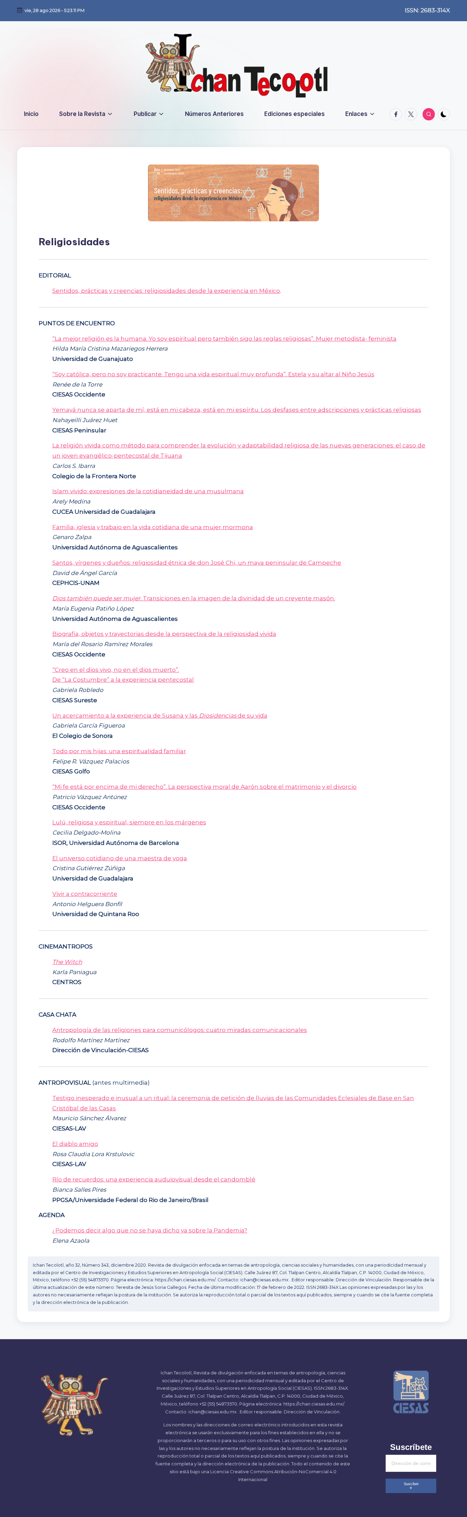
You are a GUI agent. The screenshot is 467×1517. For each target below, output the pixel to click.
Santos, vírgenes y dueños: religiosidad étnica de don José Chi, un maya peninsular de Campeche (196, 562)
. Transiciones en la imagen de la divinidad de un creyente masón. (193, 598)
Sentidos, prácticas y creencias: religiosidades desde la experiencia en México (166, 290)
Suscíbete (411, 1486)
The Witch (67, 961)
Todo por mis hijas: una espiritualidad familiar (119, 751)
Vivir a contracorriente (84, 893)
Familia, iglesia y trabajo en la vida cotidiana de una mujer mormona (152, 527)
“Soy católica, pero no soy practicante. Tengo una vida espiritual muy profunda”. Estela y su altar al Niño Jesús (213, 374)
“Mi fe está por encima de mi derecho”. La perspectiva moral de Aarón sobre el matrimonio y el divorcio (204, 786)
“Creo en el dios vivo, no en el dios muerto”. (115, 669)
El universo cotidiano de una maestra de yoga (119, 858)
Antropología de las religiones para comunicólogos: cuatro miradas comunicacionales (179, 1029)
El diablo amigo (75, 1143)
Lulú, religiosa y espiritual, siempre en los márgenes (129, 822)
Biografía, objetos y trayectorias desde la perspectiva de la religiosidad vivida (164, 633)
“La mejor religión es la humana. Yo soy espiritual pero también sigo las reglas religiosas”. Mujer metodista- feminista (224, 338)
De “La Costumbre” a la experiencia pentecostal (123, 679)
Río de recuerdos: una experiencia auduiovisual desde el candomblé (153, 1179)
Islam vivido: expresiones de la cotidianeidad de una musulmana (148, 491)
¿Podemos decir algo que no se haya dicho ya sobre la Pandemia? (149, 1230)
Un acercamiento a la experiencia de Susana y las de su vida (159, 715)
